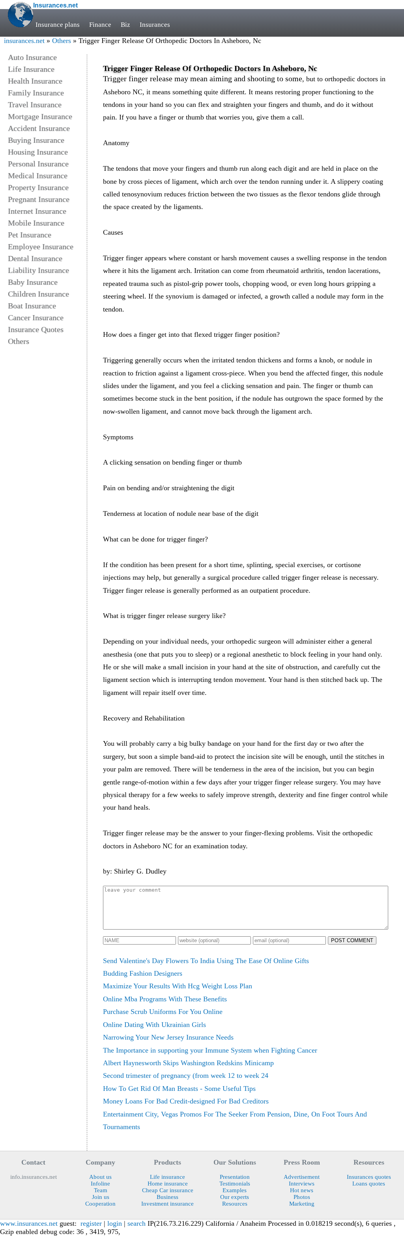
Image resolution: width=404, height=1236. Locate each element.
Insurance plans (58, 24)
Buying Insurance (36, 140)
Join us (100, 1197)
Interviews (301, 1183)
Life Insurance (31, 69)
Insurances (155, 24)
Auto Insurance (32, 57)
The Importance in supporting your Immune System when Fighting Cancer (210, 1050)
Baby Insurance (33, 282)
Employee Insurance (40, 246)
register (91, 1223)
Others (61, 41)
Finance (100, 24)
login (114, 1223)
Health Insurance (35, 81)
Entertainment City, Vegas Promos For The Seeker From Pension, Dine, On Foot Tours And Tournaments (235, 1120)
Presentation (235, 1177)
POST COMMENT (352, 940)
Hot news (301, 1190)
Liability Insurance (38, 270)
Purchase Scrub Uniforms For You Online (163, 1012)
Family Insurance (36, 92)
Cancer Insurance (36, 317)
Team (100, 1190)
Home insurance (168, 1183)
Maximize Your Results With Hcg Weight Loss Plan (177, 986)
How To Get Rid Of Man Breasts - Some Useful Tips (179, 1088)
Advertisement (302, 1177)
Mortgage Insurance (40, 116)
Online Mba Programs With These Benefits (165, 999)
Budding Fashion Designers (142, 973)
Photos (302, 1197)
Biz (125, 24)
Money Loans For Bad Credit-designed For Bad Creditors (186, 1101)
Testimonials (234, 1183)
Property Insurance (38, 187)
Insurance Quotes (36, 329)
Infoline (100, 1183)
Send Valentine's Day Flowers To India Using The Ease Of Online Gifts (206, 961)
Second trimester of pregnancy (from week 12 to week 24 (185, 1075)
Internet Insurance (37, 211)
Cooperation (100, 1204)
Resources (234, 1204)
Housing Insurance (38, 151)
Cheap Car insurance (167, 1190)
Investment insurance (167, 1204)
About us (100, 1177)
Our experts (234, 1197)
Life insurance (167, 1177)
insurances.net (24, 41)
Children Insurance (38, 293)
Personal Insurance (38, 163)
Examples (235, 1190)
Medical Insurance (37, 175)
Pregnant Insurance (38, 199)
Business (167, 1197)
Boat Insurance (32, 305)
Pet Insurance (29, 234)
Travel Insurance (35, 104)
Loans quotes (368, 1183)
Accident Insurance (39, 128)
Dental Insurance (35, 258)
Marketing (301, 1204)
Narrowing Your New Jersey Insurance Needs (168, 1037)
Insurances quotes (369, 1177)
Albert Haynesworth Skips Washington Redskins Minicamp (188, 1063)
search (136, 1223)
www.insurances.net (29, 1223)
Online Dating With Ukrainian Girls (154, 1025)
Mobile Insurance (36, 222)
